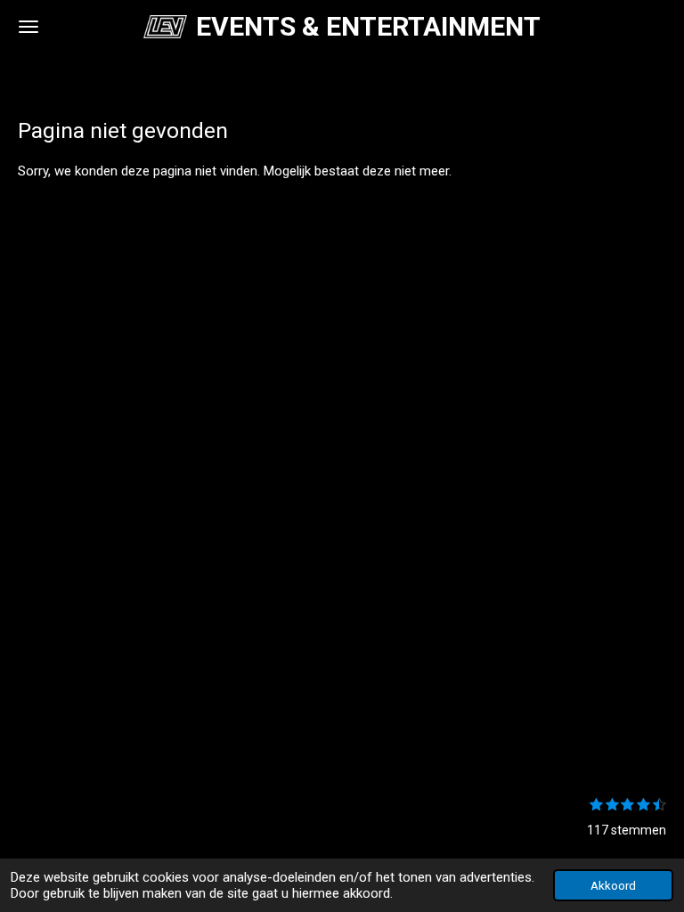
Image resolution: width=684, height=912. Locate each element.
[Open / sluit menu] (28, 27)
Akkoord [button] (613, 885)
